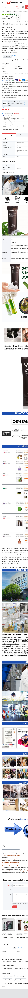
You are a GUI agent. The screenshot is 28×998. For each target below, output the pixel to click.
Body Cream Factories (8, 976)
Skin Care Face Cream (20, 980)
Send (15, 907)
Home (3, 11)
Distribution (4, 951)
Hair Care (18, 951)
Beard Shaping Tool (7, 968)
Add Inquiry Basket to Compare (10, 129)
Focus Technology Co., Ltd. (19, 991)
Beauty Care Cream (7, 980)
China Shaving (20, 976)
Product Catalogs (23, 948)
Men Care (4, 954)
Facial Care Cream (7, 983)
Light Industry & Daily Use (11, 11)
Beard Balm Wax (19, 968)
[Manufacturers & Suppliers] (14, 2)
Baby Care (18, 954)
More (3, 986)
